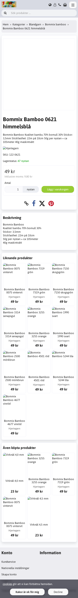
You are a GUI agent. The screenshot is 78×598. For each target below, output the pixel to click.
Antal (8, 182)
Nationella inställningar (15, 568)
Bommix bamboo (55, 24)
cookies (7, 584)
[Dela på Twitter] (42, 203)
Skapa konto (9, 574)
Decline (58, 591)
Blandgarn (35, 24)
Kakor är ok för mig (27, 591)
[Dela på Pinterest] (51, 203)
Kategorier (19, 24)
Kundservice (8, 561)
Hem (6, 24)
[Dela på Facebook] (34, 203)
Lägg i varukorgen (57, 189)
